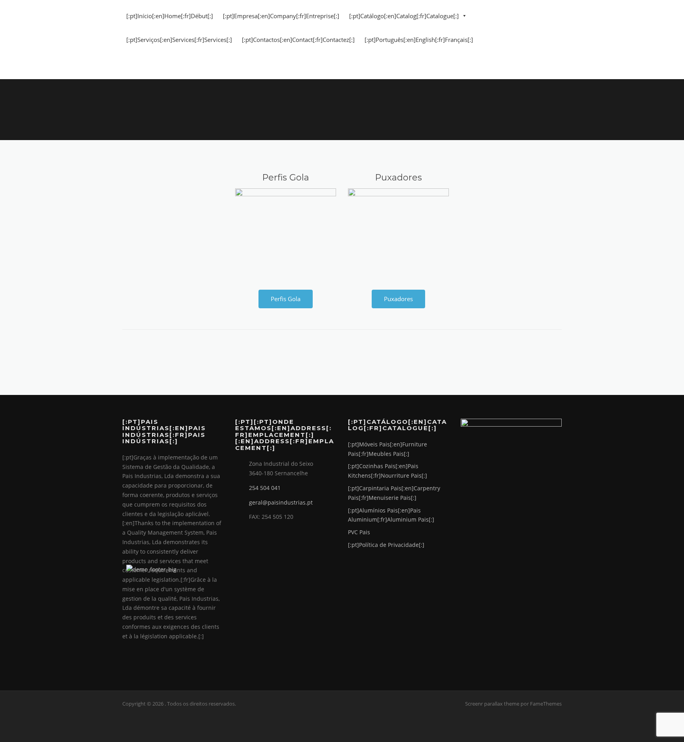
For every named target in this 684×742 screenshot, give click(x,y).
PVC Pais (359, 532)
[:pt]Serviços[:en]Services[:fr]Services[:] (179, 40)
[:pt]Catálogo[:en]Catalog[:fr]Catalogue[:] (404, 16)
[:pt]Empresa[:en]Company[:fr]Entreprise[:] (281, 16)
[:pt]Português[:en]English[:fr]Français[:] (419, 40)
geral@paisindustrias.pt (281, 502)
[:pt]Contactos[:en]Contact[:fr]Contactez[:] (298, 40)
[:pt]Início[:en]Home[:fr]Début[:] (169, 16)
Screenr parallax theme (492, 703)
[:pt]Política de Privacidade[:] (386, 544)
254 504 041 (265, 488)
